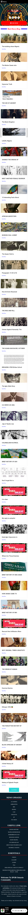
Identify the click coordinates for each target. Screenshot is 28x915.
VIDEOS (14, 857)
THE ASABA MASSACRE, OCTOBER (13, 348)
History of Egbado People (10, 782)
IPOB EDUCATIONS (14, 837)
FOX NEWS (14, 819)
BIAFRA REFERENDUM (14, 832)
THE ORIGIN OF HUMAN (9, 669)
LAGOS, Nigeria (7, 141)
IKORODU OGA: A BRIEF (9, 235)
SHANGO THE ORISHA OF (10, 160)
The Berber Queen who (9, 65)
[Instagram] (18, 17)
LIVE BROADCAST (14, 842)
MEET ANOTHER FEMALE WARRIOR (13, 178)
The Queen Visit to (8, 254)
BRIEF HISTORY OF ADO (9, 461)
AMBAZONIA (14, 804)
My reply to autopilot (8, 518)
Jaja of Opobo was (8, 424)
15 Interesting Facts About (10, 197)
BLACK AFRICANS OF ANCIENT (12, 745)
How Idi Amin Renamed (9, 292)
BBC (14, 806)
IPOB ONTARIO (14, 11)
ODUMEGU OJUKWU (14, 847)
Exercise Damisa (7, 688)
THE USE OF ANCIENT (9, 103)
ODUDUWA (14, 814)
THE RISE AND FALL (8, 311)
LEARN (14, 862)
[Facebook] (9, 17)
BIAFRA (14, 809)
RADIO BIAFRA (14, 839)
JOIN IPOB (15, 23)
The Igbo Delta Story (8, 386)
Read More (4, 49)
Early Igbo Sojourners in (9, 537)
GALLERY (14, 859)
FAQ (14, 865)
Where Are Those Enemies (10, 556)
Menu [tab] (5, 2)
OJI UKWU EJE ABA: (8, 405)
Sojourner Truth (7, 84)
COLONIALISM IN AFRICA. (10, 443)
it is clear (5, 499)
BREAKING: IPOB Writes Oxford (12, 367)
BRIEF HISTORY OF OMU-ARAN (12, 575)
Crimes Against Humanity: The (12, 329)
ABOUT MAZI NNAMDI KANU (14, 845)
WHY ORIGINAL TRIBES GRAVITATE (13, 650)
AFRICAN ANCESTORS (9, 216)
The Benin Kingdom (8, 122)
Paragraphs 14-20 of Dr (9, 273)
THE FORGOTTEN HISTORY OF (11, 726)
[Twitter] (12, 17)
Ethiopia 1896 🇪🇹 (7, 707)
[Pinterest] (15, 17)
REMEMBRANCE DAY (14, 834)
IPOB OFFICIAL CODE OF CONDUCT (14, 867)
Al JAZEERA (14, 801)
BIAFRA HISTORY (14, 829)
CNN (14, 812)
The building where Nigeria (10, 46)
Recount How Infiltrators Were (11, 631)
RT (14, 817)
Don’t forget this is (8, 480)
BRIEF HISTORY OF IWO (9, 612)
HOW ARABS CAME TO (9, 594)
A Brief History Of (7, 763)
